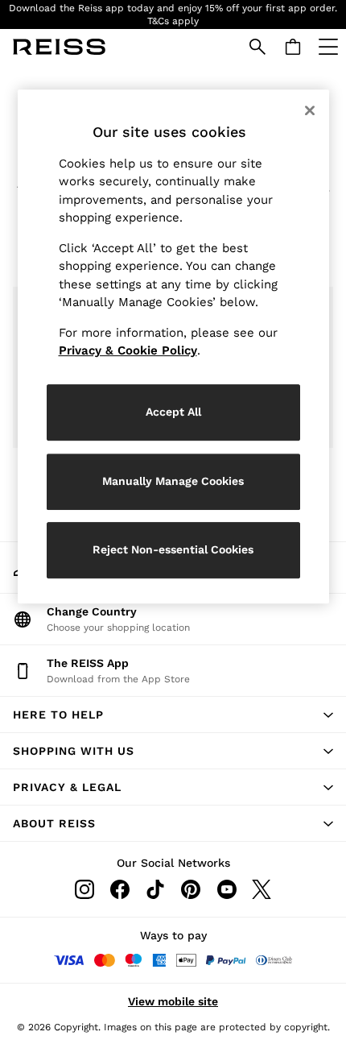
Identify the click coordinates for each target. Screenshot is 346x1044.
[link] (257, 46)
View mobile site (173, 1001)
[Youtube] (226, 889)
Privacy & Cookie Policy (128, 350)
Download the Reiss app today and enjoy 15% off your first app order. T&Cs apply (173, 14)
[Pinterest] (190, 889)
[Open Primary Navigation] (328, 46)
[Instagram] (84, 889)
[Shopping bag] (293, 46)
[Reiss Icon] (59, 47)
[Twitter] (261, 889)
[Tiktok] (155, 889)
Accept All (173, 411)
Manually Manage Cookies (173, 480)
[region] (173, 346)
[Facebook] (120, 889)
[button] (173, 714)
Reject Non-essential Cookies (173, 549)
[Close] (309, 111)
